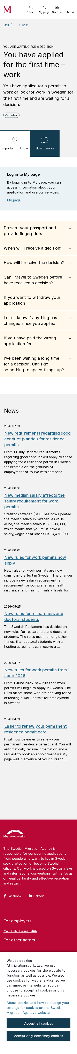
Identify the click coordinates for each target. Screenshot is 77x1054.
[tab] (15, 143)
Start (6, 24)
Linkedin (38, 896)
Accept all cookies (38, 1023)
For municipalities (20, 930)
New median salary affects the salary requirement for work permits (34, 501)
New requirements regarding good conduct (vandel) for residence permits (37, 439)
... (15, 24)
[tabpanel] (38, 275)
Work (25, 24)
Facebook (14, 896)
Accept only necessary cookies (38, 1036)
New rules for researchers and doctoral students (33, 616)
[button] (31, 9)
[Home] (15, 834)
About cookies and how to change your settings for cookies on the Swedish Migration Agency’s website (38, 1008)
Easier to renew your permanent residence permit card (35, 729)
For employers (17, 920)
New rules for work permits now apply (35, 560)
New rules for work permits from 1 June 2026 (37, 672)
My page (14, 200)
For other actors (19, 939)
